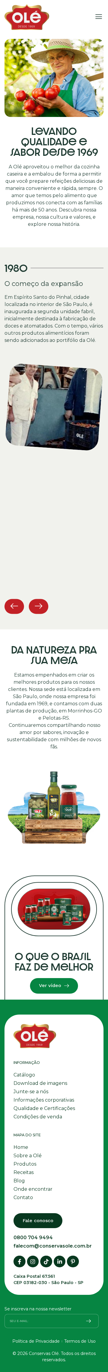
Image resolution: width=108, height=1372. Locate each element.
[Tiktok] (46, 1262)
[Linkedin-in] (60, 1262)
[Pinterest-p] (73, 1262)
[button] (99, 17)
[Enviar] (89, 1321)
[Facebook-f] (20, 1262)
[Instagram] (33, 1262)
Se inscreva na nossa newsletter (37, 1309)
